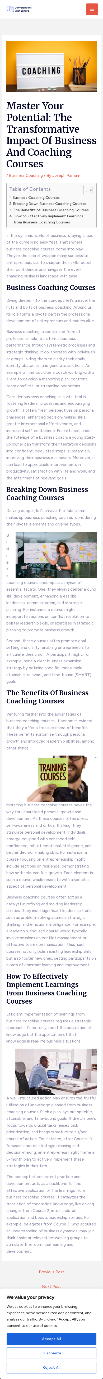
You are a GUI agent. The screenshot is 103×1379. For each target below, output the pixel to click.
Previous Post (51, 1271)
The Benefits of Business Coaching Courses (51, 210)
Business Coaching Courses (36, 197)
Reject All (51, 1367)
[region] (51, 1333)
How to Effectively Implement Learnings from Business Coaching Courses (48, 219)
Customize (51, 1353)
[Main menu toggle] (92, 9)
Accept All (51, 1339)
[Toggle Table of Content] (85, 190)
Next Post (51, 1286)
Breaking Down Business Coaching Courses (50, 203)
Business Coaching (26, 175)
